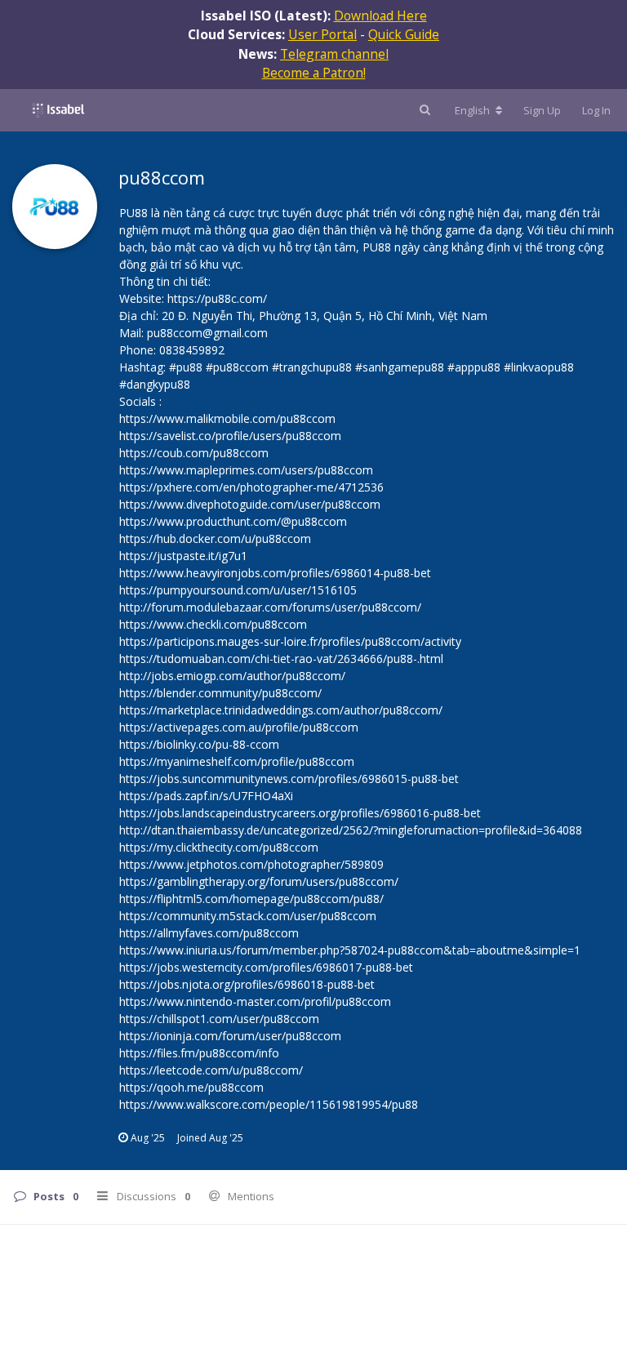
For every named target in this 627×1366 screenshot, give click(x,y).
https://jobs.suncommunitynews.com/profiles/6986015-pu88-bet (289, 778)
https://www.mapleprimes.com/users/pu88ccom (246, 470)
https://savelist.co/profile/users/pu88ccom (230, 435)
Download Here (380, 15)
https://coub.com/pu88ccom (194, 453)
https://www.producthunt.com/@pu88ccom (233, 521)
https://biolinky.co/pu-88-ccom (199, 744)
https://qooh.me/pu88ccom (191, 1087)
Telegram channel (334, 54)
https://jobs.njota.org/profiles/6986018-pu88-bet (247, 984)
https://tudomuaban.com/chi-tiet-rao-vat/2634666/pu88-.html (281, 658)
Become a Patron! (314, 73)
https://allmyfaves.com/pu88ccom (209, 933)
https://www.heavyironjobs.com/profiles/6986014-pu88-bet (275, 573)
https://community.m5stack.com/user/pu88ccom (247, 915)
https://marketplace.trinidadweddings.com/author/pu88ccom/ (280, 710)
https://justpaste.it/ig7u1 (183, 555)
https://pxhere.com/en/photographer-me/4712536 (251, 487)
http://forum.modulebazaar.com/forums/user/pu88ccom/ (270, 607)
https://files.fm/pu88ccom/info (199, 1053)
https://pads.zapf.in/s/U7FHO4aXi (206, 795)
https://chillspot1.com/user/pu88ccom (219, 1018)
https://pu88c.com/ (217, 298)
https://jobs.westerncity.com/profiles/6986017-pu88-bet (266, 967)
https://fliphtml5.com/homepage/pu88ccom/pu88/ (251, 898)
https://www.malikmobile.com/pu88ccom (227, 418)
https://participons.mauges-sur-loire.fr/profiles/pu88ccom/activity (290, 641)
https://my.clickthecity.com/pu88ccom (218, 847)
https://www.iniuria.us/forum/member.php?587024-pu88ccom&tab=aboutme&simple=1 (349, 950)
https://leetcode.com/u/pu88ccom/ (211, 1070)
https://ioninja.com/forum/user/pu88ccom (230, 1035)
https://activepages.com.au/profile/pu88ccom (238, 727)
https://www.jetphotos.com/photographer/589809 (251, 864)
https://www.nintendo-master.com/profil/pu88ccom (255, 1001)
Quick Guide (403, 34)
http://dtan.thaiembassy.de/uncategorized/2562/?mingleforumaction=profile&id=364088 (350, 830)
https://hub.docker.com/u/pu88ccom (215, 538)
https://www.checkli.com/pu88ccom (213, 624)
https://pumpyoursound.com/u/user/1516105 (238, 590)
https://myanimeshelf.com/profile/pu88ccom (236, 761)
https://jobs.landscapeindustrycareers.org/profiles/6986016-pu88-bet (300, 813)
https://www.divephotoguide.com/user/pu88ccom (249, 504)
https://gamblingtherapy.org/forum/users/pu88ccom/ (258, 881)
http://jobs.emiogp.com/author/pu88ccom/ (232, 675)
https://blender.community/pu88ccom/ (220, 693)
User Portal (322, 34)
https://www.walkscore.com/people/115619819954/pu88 (268, 1104)
